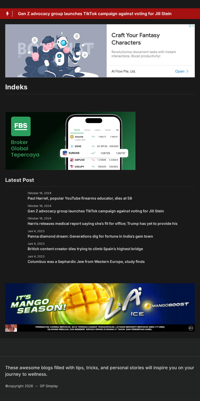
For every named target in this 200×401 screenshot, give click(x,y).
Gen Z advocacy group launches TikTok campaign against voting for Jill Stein (95, 13)
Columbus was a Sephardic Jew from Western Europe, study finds (86, 261)
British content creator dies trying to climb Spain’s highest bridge (85, 248)
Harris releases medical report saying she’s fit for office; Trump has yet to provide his (103, 223)
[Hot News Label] (6, 14)
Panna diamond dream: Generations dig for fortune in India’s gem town (90, 236)
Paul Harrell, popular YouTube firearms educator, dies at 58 (80, 198)
